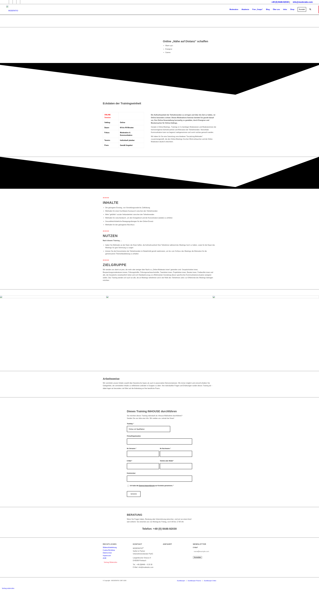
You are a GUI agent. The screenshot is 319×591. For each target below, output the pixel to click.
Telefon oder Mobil (167, 461)
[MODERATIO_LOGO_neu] (12, 10)
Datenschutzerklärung (147, 486)
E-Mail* (195, 547)
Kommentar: (131, 473)
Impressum (107, 555)
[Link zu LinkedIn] (18, 2)
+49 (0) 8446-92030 (280, 2)
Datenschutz (107, 553)
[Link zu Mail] (22, 2)
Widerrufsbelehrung (110, 547)
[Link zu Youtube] (7, 2)
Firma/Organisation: (134, 436)
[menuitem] (234, 9)
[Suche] (310, 9)
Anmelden (197, 557)
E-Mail (129, 461)
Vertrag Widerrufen (110, 562)
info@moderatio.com (303, 2)
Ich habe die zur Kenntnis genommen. (152, 486)
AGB (104, 558)
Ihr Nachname (165, 448)
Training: (130, 424)
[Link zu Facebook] (11, 2)
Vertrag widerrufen (8, 588)
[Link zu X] (14, 2)
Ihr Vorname (131, 448)
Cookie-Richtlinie (109, 550)
